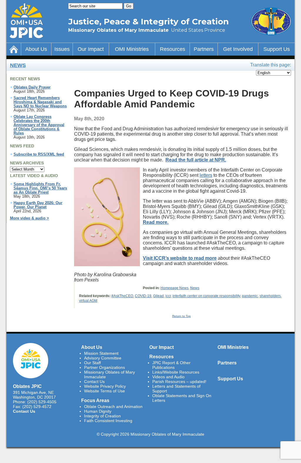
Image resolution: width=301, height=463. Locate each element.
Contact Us (24, 411)
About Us (36, 49)
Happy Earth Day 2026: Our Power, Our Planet (38, 205)
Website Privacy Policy (105, 386)
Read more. (155, 222)
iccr (168, 296)
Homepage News (174, 288)
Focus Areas (95, 400)
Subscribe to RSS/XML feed (39, 154)
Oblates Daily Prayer (32, 87)
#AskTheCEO (122, 296)
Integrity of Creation (102, 416)
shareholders (270, 296)
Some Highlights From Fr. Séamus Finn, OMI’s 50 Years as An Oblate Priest (40, 188)
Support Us (276, 49)
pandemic (250, 296)
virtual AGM (88, 301)
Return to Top (181, 316)
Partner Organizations (104, 367)
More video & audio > (29, 218)
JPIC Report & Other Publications (171, 365)
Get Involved (238, 49)
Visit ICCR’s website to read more (180, 258)
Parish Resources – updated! (179, 381)
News (18, 65)
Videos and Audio (168, 376)
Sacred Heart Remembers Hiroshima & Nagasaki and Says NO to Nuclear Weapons (40, 102)
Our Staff (92, 362)
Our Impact (91, 49)
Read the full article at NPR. (195, 159)
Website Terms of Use (104, 391)
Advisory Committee (102, 358)
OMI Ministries (132, 49)
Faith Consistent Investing (108, 420)
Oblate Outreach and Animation (113, 406)
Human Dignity (97, 411)
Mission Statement (101, 353)
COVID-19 (143, 296)
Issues (62, 49)
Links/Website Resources (175, 372)
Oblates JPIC (27, 386)
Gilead (158, 296)
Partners (204, 49)
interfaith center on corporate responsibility (206, 296)
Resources (172, 49)
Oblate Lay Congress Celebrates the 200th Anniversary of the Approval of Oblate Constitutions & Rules (39, 125)
